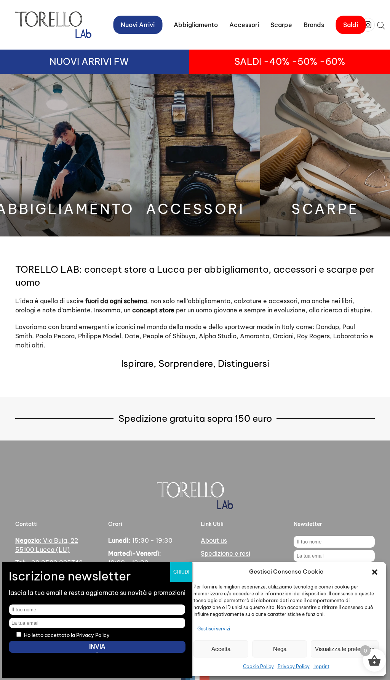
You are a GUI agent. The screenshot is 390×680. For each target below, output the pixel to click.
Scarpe (281, 25)
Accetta (220, 649)
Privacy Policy (294, 666)
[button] (375, 572)
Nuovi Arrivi (138, 25)
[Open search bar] (381, 24)
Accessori (195, 209)
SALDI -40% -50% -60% (289, 61)
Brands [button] (314, 25)
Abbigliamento (65, 209)
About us (214, 540)
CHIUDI (181, 572)
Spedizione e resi (225, 553)
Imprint (321, 666)
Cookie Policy (258, 666)
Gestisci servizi (213, 629)
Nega (279, 649)
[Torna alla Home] (53, 25)
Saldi (350, 25)
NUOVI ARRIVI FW (89, 61)
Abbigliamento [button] (196, 25)
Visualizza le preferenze (344, 649)
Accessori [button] (244, 25)
